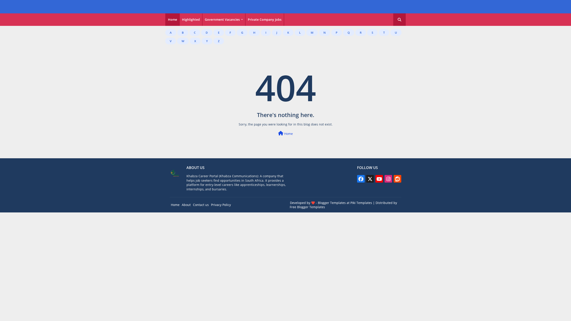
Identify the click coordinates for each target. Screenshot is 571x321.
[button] (399, 19)
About (186, 205)
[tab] (172, 19)
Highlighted (191, 19)
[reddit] (397, 179)
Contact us (201, 205)
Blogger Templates (332, 203)
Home (172, 19)
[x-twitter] (370, 179)
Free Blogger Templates (307, 207)
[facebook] (361, 179)
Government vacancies (222, 19)
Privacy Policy (221, 205)
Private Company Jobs (264, 19)
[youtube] (379, 179)
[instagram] (388, 179)
